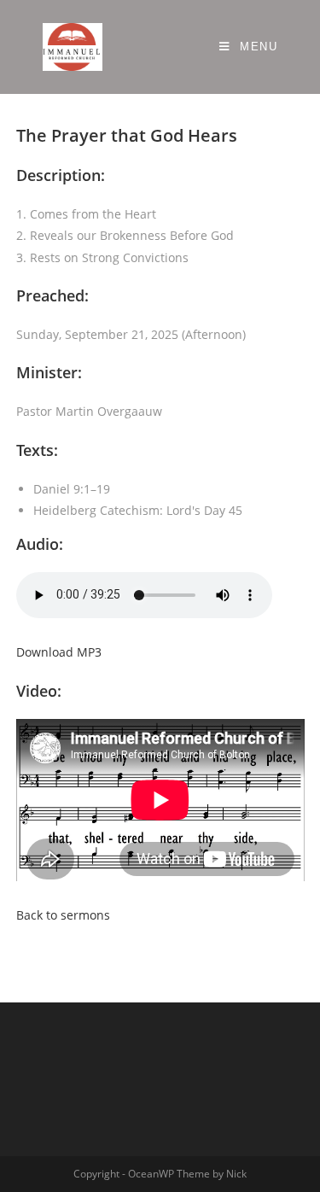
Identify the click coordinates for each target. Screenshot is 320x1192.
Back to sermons (63, 915)
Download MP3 (59, 652)
